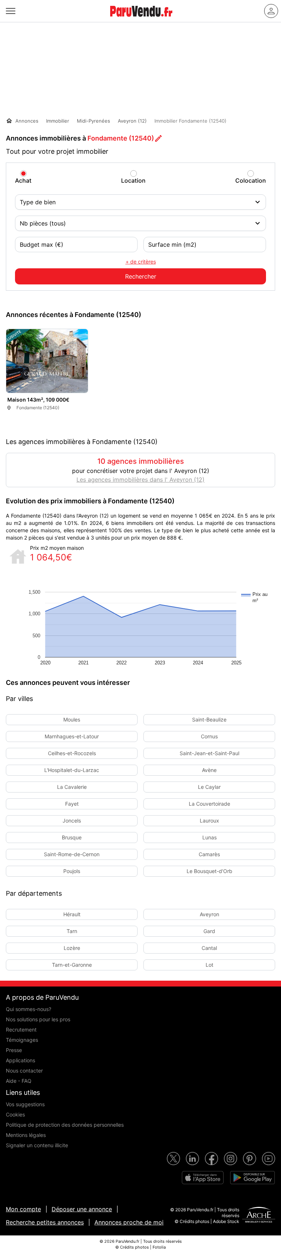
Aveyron (209, 914)
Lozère (72, 948)
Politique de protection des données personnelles (65, 1125)
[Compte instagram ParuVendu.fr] (230, 1158)
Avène (209, 770)
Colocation (250, 180)
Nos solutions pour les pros (38, 1019)
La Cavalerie (72, 787)
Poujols (71, 871)
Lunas (209, 837)
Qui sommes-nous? (28, 1009)
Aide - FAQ (18, 1081)
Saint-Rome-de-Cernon (72, 854)
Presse (14, 1050)
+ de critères (140, 261)
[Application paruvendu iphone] (202, 1177)
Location (133, 180)
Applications (20, 1060)
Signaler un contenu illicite (37, 1145)
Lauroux (209, 820)
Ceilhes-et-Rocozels (72, 753)
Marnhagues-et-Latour (72, 736)
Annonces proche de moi (129, 1222)
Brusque (72, 837)
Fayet (72, 804)
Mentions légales (26, 1135)
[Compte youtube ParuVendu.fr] (268, 1158)
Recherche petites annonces (45, 1222)
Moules (71, 719)
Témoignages (22, 1040)
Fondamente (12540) (120, 138)
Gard (209, 931)
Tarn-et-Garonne (72, 965)
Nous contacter (24, 1070)
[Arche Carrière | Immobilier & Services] (258, 1215)
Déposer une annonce (82, 1209)
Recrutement (21, 1029)
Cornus (209, 736)
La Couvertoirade (209, 804)
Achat (23, 180)
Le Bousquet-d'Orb (209, 871)
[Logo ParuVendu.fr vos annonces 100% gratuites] (141, 19)
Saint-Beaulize (209, 719)
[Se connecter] (271, 11)
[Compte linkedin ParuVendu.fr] (192, 1158)
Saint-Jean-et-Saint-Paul (209, 753)
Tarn (72, 931)
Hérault (71, 914)
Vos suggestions (25, 1104)
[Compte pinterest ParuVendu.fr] (249, 1158)
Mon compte (23, 1209)
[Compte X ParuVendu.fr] (173, 1158)
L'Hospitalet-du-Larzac (71, 770)
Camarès (209, 854)
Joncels (72, 820)
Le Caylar (209, 787)
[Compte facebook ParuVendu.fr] (211, 1158)
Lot (209, 965)
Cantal (209, 948)
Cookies (15, 1114)
